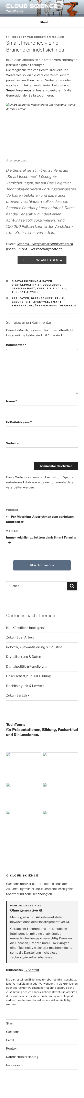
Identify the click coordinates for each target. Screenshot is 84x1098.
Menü (44, 22)
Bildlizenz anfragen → (42, 260)
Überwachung (46, 305)
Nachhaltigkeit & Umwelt (25, 686)
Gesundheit (21, 302)
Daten (24, 298)
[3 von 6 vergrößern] (36, 788)
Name (11, 401)
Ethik (59, 298)
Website (12, 443)
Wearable (68, 305)
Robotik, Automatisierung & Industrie (34, 647)
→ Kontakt (31, 970)
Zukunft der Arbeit (20, 637)
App (15, 298)
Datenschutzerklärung (22, 1057)
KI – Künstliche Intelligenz (25, 628)
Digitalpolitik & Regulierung (37, 284)
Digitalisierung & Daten (32, 281)
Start (9, 1023)
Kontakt (12, 1048)
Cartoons (13, 1032)
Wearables (14, 75)
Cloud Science (32, 6)
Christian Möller (49, 37)
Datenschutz (42, 298)
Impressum (14, 1065)
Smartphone (22, 305)
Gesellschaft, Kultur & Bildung (39, 288)
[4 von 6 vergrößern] (73, 788)
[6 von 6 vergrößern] (73, 816)
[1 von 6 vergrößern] (36, 758)
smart (56, 302)
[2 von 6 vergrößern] (73, 758)
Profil (10, 1040)
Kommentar (16, 345)
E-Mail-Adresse (19, 422)
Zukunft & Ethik (25, 292)
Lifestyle (41, 302)
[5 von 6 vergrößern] (36, 816)
